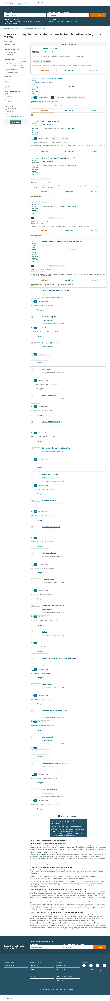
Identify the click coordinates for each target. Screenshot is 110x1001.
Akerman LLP (47, 369)
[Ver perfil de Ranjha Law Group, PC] (35, 478)
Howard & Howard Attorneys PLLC (54, 711)
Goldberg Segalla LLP (50, 579)
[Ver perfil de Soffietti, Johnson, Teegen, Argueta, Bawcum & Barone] (35, 251)
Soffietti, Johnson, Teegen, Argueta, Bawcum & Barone (62, 241)
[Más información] (13, 64)
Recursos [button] (30, 3)
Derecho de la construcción (33, 21)
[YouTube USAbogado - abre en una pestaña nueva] (104, 965)
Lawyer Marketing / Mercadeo (64, 976)
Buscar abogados (9, 962)
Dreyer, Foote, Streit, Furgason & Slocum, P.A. (59, 158)
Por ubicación (8, 969)
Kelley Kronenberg (49, 395)
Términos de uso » (51, 989)
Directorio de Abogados (18, 28)
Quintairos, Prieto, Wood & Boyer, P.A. (56, 448)
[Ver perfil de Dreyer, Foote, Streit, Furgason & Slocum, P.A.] (35, 166)
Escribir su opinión (48, 52)
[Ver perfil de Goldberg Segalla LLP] (35, 583)
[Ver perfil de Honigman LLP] (35, 740)
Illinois (39, 28)
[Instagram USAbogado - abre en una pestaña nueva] (91, 965)
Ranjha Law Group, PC (50, 474)
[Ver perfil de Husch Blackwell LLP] (35, 793)
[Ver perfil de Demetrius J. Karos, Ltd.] (35, 127)
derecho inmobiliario (37, 854)
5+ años (9, 96)
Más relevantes (11, 52)
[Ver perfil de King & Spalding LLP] (35, 556)
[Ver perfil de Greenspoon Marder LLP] (35, 425)
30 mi (8, 84)
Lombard (54, 21)
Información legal (35, 962)
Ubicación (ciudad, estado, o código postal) (58, 12)
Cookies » (71, 989)
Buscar (98, 15)
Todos (9, 79)
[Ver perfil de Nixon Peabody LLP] (35, 320)
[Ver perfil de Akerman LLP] (35, 372)
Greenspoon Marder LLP (51, 422)
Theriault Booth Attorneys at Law (54, 763)
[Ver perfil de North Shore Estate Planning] (35, 86)
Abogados (20, 3)
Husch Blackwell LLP (49, 789)
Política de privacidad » (42, 989)
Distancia (10, 54)
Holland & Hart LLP (49, 500)
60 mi (8, 87)
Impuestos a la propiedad (10, 23)
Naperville (66, 21)
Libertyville (60, 21)
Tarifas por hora (12, 108)
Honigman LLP (47, 737)
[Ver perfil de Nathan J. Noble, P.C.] (36, 52)
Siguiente (74, 816)
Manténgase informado (90, 925)
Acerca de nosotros (61, 966)
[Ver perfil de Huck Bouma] (35, 208)
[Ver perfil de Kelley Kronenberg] (35, 399)
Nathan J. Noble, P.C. (50, 48)
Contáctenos (44, 70)
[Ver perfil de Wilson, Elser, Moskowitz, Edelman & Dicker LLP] (35, 661)
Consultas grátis (12, 69)
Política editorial (60, 969)
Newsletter (33, 976)
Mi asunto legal (8, 12)
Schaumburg (73, 21)
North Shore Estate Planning (52, 78)
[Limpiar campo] (44, 15)
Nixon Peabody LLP (49, 317)
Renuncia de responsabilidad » (62, 989)
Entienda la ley (34, 966)
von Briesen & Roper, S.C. (51, 527)
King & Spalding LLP (49, 553)
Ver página (69, 70)
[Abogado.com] (9, 3)
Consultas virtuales (12, 72)
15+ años (9, 101)
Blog (31, 973)
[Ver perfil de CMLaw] (35, 635)
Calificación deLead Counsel (23, 64)
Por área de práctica (9, 966)
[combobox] (25, 15)
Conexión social (43, 3)
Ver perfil (93, 70)
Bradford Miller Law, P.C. (51, 343)
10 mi (8, 82)
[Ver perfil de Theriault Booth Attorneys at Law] (35, 766)
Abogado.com (7, 28)
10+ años (9, 99)
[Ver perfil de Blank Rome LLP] (35, 688)
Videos (32, 969)
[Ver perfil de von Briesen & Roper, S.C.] (35, 530)
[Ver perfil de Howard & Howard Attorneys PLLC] (35, 714)
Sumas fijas (10, 111)
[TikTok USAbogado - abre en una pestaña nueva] (97, 965)
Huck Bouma (46, 202)
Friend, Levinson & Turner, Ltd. (53, 606)
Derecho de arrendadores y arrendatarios (14, 21)
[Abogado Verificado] (79, 822)
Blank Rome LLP (48, 684)
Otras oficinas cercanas (37, 102)
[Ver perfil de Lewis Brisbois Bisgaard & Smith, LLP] (35, 294)
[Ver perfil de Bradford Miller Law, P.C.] (35, 346)
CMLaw (44, 632)
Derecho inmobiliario (30, 28)
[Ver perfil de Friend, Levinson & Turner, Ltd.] (35, 609)
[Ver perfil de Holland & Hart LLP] (35, 504)
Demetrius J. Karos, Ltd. (51, 121)
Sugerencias (59, 973)
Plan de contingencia (13, 114)
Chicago (49, 21)
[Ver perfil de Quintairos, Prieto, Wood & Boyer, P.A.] (35, 451)
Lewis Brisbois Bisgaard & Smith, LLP (55, 290)
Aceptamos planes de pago (15, 116)
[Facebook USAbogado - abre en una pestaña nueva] (84, 965)
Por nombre (7, 973)
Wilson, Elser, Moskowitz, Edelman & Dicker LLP (59, 658)
